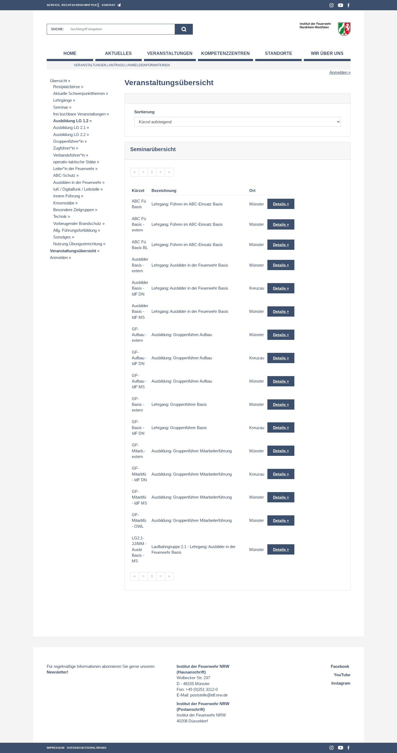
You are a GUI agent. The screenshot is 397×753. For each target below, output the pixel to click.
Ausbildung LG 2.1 (69, 127)
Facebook (348, 5)
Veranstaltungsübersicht (73, 250)
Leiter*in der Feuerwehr (73, 168)
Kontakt (109, 5)
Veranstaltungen (170, 53)
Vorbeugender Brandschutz (77, 223)
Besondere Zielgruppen (73, 209)
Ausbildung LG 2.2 (69, 134)
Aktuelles (118, 53)
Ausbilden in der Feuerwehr (77, 182)
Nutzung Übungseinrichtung (77, 243)
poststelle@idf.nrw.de (209, 695)
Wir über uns (327, 53)
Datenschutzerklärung (86, 747)
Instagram (331, 5)
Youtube (340, 5)
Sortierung (144, 112)
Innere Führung (66, 196)
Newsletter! (57, 672)
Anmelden (338, 72)
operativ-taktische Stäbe (74, 162)
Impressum (56, 747)
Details (279, 204)
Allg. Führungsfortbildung (75, 230)
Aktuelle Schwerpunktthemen (79, 93)
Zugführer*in (64, 148)
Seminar (60, 107)
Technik (60, 216)
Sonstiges (62, 237)
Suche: (57, 29)
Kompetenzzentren (225, 53)
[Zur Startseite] (325, 28)
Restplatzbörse (66, 86)
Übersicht (58, 80)
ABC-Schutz (64, 175)
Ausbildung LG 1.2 (70, 120)
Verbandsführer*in (69, 155)
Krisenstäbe (63, 203)
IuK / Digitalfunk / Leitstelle (76, 189)
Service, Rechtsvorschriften (72, 5)
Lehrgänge (62, 100)
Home (69, 53)
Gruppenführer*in (68, 141)
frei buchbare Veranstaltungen (79, 114)
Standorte (278, 53)
